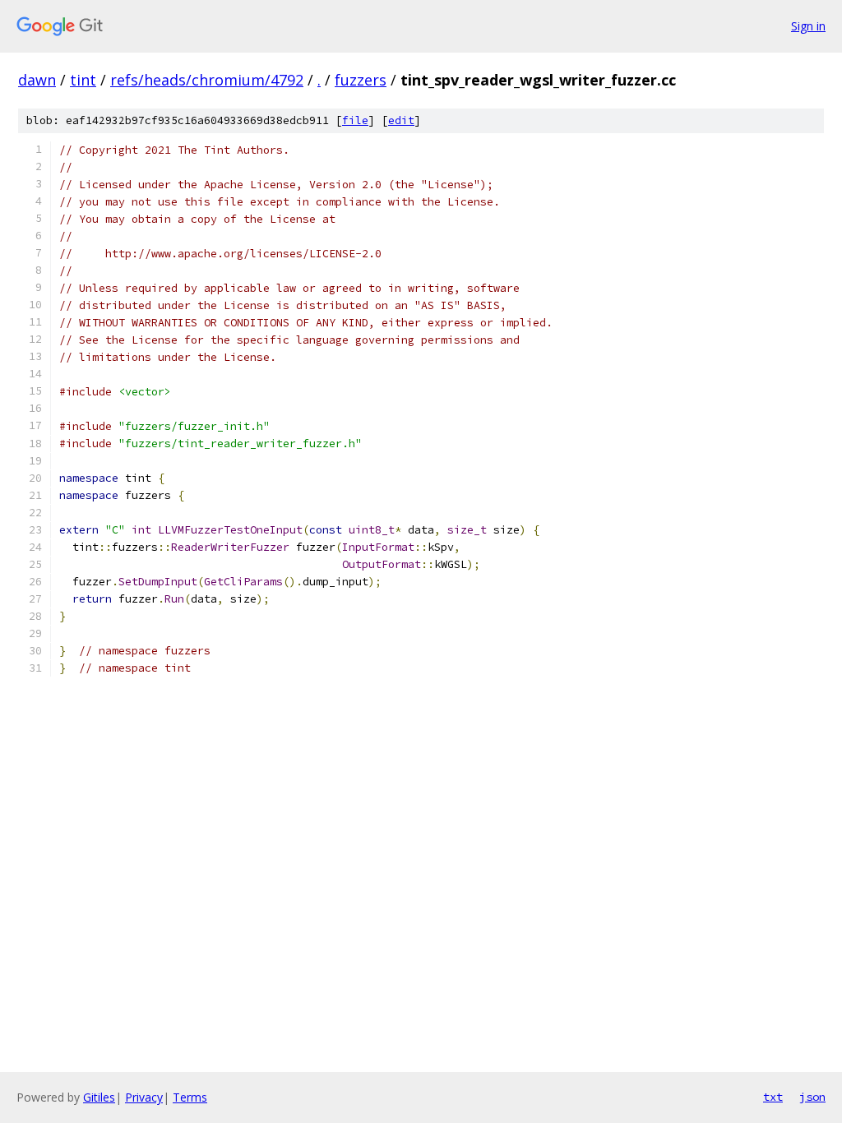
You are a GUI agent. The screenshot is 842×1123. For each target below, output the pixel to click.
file (355, 120)
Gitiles (99, 1097)
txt (773, 1096)
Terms (190, 1097)
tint (83, 80)
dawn (37, 80)
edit (401, 120)
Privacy (144, 1097)
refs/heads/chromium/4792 (206, 80)
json (812, 1096)
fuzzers (360, 80)
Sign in (808, 26)
